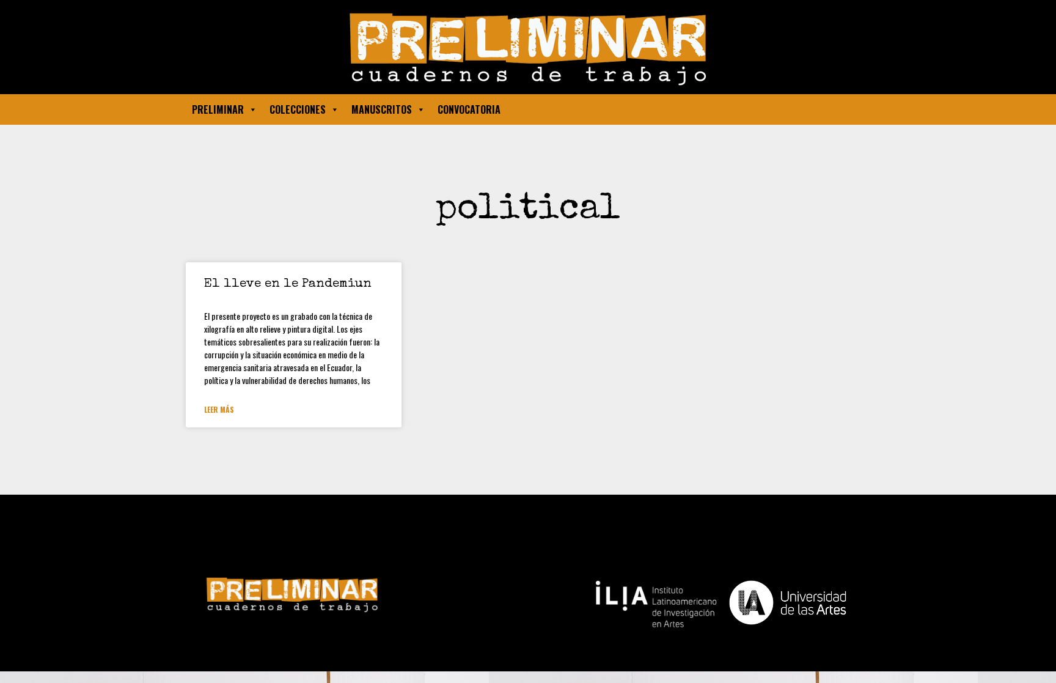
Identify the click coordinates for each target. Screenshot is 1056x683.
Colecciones (298, 109)
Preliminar (218, 109)
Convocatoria (469, 109)
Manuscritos (381, 109)
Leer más (219, 409)
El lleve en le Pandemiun (288, 284)
